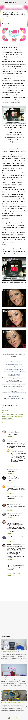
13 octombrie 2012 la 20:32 (20, 536)
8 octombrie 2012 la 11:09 (18, 486)
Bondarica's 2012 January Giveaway (10, 651)
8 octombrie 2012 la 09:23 (13, 432)
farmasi (4, 416)
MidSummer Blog (12, 477)
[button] (3, 19)
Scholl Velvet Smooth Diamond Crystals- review (12, 702)
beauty (12, 414)
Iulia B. (9, 496)
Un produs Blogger (15, 718)
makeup (4, 418)
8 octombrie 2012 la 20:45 (15, 504)
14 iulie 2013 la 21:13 (16, 563)
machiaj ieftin (18, 416)
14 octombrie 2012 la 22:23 (18, 544)
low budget (11, 416)
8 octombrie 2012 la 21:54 (17, 513)
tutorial (10, 418)
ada (8, 414)
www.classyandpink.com (17, 389)
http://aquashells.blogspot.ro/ (15, 366)
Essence (21, 414)
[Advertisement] (14, 617)
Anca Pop (9, 486)
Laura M (9, 513)
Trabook (9, 521)
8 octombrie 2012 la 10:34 (13, 478)
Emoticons (5, 410)
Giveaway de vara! (5, 677)
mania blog (10, 536)
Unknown (14, 450)
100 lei (3, 414)
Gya (8, 504)
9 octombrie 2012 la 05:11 (18, 521)
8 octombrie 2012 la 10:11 (15, 469)
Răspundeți (10, 436)
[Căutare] (26, 2)
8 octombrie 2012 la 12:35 (17, 496)
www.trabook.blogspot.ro (16, 364)
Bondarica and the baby (10, 2)
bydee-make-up (11, 430)
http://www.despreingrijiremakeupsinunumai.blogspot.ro (14, 393)
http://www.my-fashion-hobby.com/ (15, 369)
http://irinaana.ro (15, 396)
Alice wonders (11, 440)
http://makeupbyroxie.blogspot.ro (16, 386)
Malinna (9, 544)
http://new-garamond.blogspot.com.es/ (17, 378)
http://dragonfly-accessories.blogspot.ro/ (14, 375)
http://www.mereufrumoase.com (14, 381)
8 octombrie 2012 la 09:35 (13, 441)
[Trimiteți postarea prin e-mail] (3, 412)
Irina (8, 469)
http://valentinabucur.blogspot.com (18, 371)
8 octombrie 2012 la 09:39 (17, 451)
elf (16, 414)
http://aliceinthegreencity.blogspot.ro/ (17, 384)
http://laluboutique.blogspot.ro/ (16, 362)
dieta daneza (16, 573)
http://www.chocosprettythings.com (16, 398)
